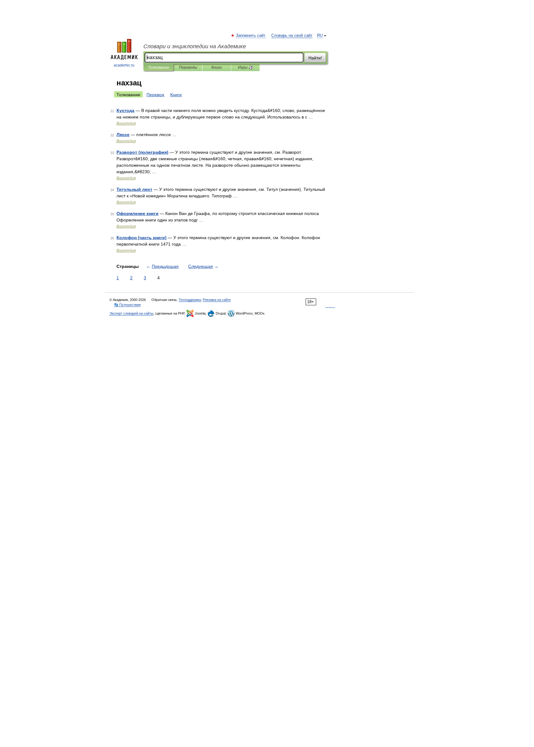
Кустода (125, 110)
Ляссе (123, 134)
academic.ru (124, 65)
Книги (216, 67)
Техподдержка (190, 300)
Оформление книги (138, 213)
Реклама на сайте (217, 300)
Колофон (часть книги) (142, 237)
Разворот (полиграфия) (142, 152)
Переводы (188, 67)
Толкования (158, 67)
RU (320, 35)
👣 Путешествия (127, 305)
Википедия (126, 123)
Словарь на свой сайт (291, 35)
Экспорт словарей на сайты (131, 313)
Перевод (155, 94)
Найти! (315, 57)
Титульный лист (134, 189)
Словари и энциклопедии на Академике (194, 46)
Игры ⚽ (245, 67)
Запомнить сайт (250, 35)
